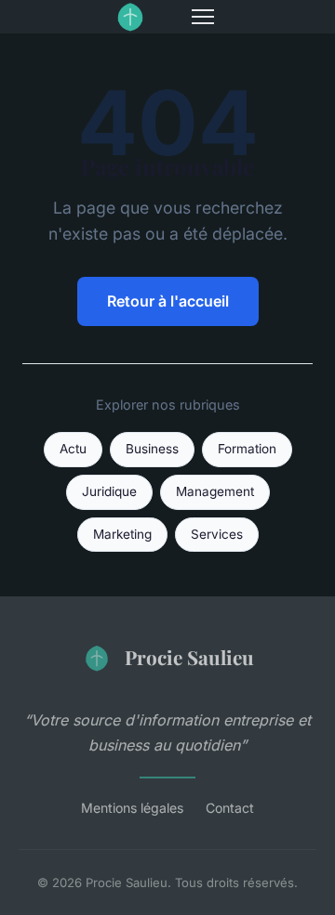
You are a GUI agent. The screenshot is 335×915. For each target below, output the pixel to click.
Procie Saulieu (189, 657)
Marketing (122, 534)
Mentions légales (132, 808)
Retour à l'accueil (168, 301)
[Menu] (202, 17)
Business (152, 448)
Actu (73, 448)
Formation (247, 448)
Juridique (109, 491)
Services (217, 534)
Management (215, 491)
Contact (230, 808)
